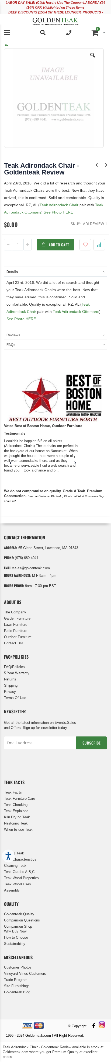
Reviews (13, 335)
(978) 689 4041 (26, 558)
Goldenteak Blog (17, 992)
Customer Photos (18, 967)
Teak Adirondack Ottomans (76, 311)
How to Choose (16, 937)
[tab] (55, 271)
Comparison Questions (22, 920)
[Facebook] (93, 1026)
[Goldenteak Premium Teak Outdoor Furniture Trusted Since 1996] (55, 19)
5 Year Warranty (16, 673)
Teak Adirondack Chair (59, 205)
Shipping (11, 685)
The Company (15, 612)
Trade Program (15, 980)
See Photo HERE (58, 212)
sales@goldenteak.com (31, 568)
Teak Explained (16, 811)
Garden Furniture (17, 618)
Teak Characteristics (20, 859)
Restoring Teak (16, 823)
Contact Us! (13, 643)
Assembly (12, 890)
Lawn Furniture (15, 625)
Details (12, 272)
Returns (10, 679)
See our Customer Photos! (44, 496)
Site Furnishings (17, 986)
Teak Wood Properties (21, 878)
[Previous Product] (96, 165)
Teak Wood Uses (17, 884)
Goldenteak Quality (19, 914)
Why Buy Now (15, 931)
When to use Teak (18, 829)
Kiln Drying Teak (17, 817)
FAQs (10, 345)
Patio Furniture (15, 631)
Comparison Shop (18, 926)
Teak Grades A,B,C (19, 872)
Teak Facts (13, 792)
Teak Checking (15, 805)
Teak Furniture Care (19, 798)
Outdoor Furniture (18, 637)
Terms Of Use (15, 698)
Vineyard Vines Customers (25, 974)
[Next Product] (106, 165)
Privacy (10, 692)
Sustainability (14, 944)
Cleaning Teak (15, 866)
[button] (92, 59)
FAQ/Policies (14, 667)
